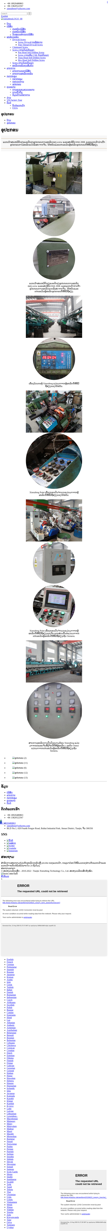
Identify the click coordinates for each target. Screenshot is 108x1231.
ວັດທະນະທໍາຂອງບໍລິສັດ (23, 34)
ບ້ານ (9, 23)
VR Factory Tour (14, 100)
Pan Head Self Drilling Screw (31, 52)
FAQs (15, 108)
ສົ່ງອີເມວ (5, 876)
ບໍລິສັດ (10, 26)
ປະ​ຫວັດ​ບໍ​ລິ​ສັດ (19, 29)
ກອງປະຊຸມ (12, 76)
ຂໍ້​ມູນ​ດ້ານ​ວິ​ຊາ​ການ (21, 95)
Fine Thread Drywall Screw (30, 45)
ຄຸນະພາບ (11, 87)
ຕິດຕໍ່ (9, 103)
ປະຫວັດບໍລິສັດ (19, 31)
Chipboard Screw (20, 47)
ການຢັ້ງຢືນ (17, 92)
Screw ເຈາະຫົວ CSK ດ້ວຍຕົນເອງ (33, 55)
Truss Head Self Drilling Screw (32, 57)
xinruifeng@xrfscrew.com (18, 826)
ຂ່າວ (9, 97)
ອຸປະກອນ (16, 84)
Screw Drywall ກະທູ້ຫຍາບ (30, 42)
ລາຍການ (11, 68)
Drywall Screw (19, 39)
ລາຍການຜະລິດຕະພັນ (22, 73)
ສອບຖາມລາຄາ (8, 868)
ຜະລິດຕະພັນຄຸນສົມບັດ (22, 65)
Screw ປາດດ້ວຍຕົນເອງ (23, 63)
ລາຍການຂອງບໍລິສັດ (21, 71)
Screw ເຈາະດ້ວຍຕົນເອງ (23, 50)
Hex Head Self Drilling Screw (31, 60)
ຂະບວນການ (18, 81)
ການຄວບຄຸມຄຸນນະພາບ (23, 89)
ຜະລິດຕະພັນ (13, 37)
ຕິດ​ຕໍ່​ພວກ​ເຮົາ (18, 105)
